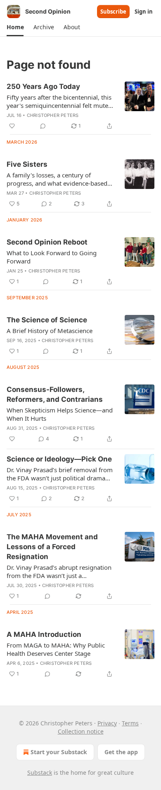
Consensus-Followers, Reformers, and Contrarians (55, 394)
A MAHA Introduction (44, 634)
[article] (80, 106)
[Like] (12, 126)
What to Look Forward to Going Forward (52, 257)
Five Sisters (27, 164)
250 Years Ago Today (43, 86)
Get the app (121, 752)
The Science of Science (47, 320)
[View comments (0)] (43, 126)
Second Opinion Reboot (47, 242)
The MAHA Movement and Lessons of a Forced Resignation (52, 547)
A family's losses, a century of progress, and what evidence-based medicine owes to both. (57, 179)
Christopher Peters (53, 115)
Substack (39, 772)
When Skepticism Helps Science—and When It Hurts (60, 414)
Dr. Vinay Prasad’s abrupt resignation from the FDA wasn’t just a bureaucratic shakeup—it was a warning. (59, 571)
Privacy (107, 723)
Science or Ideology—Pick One (59, 459)
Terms (130, 723)
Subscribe (113, 11)
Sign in (144, 11)
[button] (15, 27)
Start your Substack (59, 752)
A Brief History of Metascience (49, 330)
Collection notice (81, 731)
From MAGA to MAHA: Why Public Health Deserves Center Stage (56, 649)
